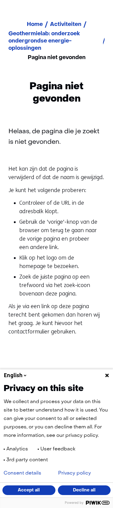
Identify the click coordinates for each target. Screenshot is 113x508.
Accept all (29, 490)
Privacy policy (74, 473)
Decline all (84, 490)
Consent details (22, 473)
